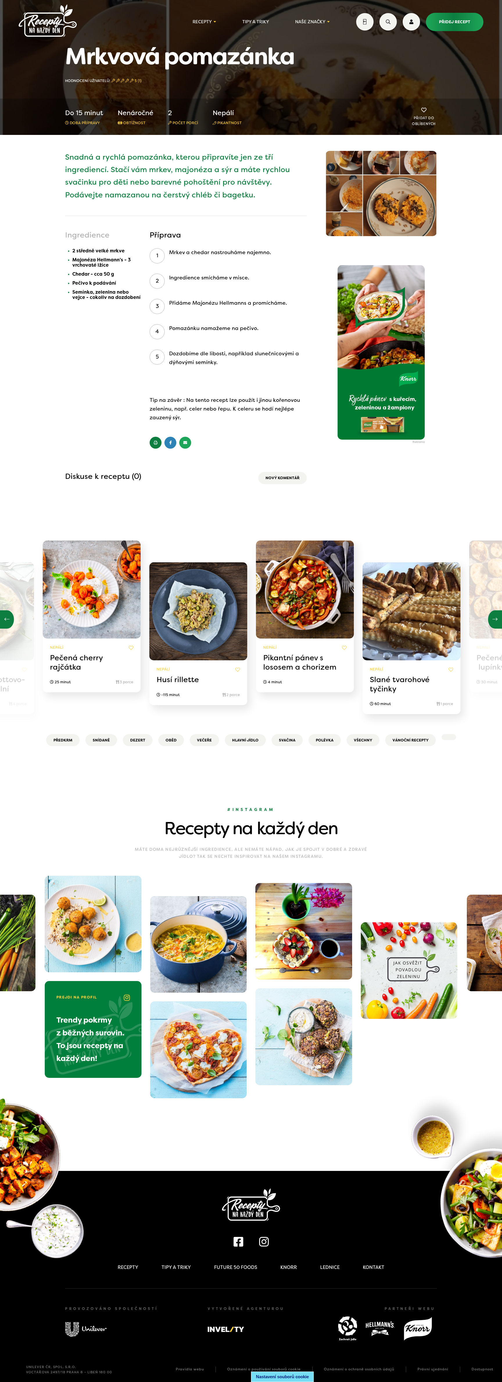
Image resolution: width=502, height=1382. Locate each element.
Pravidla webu (190, 1369)
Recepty (202, 22)
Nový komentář (283, 477)
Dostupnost (482, 1369)
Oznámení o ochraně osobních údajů (359, 1369)
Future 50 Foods (235, 1267)
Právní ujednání (432, 1369)
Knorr (288, 1267)
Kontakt (373, 1267)
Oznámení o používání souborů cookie (264, 1369)
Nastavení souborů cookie (282, 1376)
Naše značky (310, 22)
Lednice (330, 1267)
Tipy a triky (255, 22)
